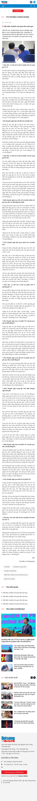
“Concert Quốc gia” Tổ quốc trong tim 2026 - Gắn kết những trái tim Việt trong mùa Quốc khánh (24, 704)
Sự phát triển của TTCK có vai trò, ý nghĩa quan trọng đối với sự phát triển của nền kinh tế (17, 640)
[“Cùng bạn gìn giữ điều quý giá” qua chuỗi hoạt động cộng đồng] (7, 724)
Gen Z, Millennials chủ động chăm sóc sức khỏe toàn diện (24, 712)
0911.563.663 (8, 761)
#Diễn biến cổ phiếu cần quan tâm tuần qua (16, 575)
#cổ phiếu (7, 567)
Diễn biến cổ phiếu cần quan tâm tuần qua (18, 26)
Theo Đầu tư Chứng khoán (27, 561)
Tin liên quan (12, 587)
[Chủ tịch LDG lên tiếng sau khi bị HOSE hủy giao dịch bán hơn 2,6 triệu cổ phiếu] (7, 667)
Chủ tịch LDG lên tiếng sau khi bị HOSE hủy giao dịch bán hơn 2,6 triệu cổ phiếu (24, 666)
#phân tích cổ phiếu (9, 579)
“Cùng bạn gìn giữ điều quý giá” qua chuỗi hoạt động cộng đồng (24, 722)
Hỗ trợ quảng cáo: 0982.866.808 (14, 772)
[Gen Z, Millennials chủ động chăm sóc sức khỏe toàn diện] (7, 714)
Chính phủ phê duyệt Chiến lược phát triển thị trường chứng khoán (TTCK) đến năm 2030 (24, 657)
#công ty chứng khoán (10, 571)
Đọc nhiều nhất (11, 678)
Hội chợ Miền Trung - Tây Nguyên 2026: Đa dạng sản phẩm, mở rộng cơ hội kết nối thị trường (24, 685)
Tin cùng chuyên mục (15, 609)
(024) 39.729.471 (17, 761)
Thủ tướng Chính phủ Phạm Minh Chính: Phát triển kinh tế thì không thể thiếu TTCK (24, 647)
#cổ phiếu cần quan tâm (19, 567)
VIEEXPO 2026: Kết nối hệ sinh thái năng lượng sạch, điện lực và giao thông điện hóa (24, 694)
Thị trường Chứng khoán (17, 17)
